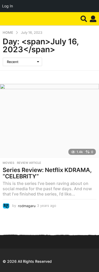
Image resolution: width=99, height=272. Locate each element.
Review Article (29, 162)
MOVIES (8, 162)
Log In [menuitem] (7, 6)
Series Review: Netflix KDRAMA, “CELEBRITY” (47, 173)
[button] (84, 18)
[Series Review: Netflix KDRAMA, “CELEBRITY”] (49, 121)
